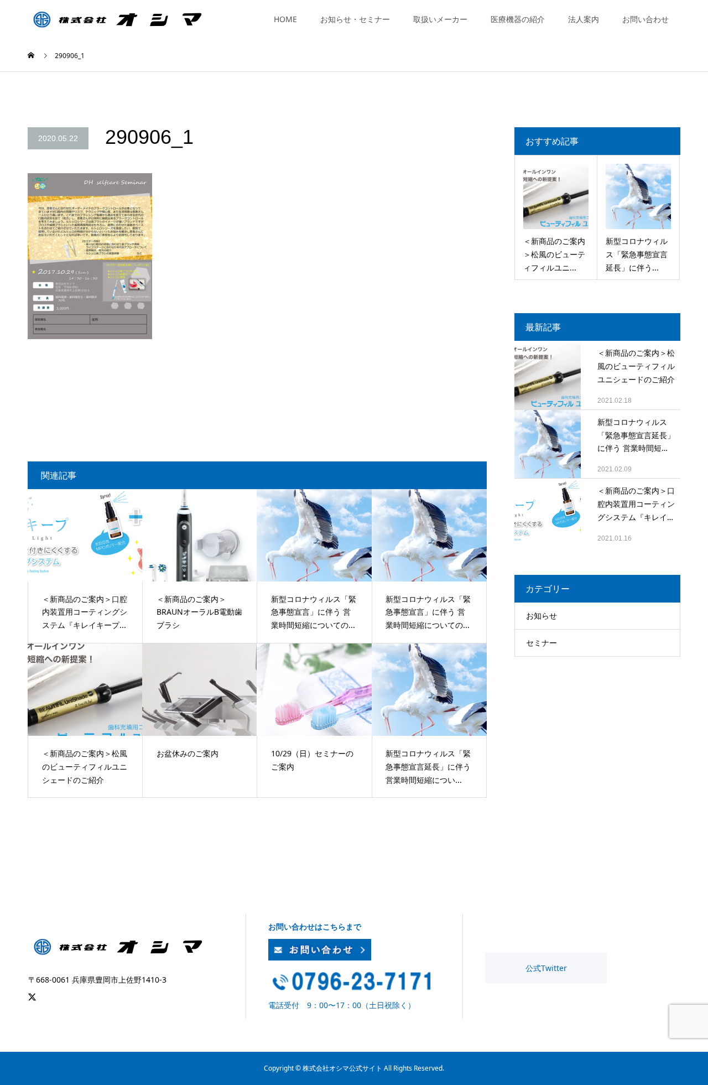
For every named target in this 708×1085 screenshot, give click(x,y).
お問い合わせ (645, 19)
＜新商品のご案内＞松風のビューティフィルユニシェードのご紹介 (636, 366)
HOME (285, 19)
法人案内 (583, 19)
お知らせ (541, 615)
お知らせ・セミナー (355, 19)
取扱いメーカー (440, 19)
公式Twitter (546, 968)
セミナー (541, 642)
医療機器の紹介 (518, 19)
